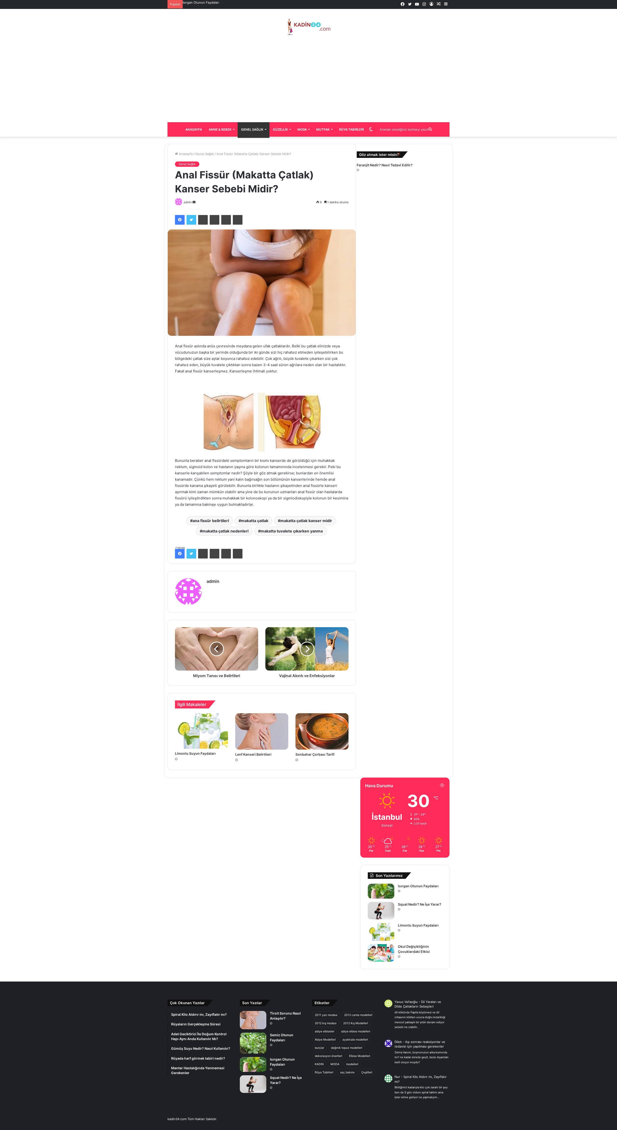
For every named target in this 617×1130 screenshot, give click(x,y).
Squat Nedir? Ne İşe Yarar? (203, 2)
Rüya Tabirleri (351, 129)
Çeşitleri (366, 1072)
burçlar (319, 1047)
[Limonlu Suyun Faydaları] (381, 932)
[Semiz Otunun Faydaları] (253, 1043)
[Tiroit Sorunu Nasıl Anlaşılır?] (253, 1020)
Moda (302, 129)
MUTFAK (323, 129)
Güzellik (280, 129)
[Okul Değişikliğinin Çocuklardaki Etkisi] (381, 953)
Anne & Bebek (220, 129)
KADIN (319, 1064)
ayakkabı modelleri (355, 1039)
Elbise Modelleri (359, 1056)
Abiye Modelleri (325, 1039)
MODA (334, 1064)
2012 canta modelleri (358, 1015)
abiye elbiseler (324, 1031)
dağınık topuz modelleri (346, 1047)
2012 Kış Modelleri (355, 1023)
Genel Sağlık (252, 129)
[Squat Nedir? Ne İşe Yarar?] (381, 911)
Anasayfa (193, 129)
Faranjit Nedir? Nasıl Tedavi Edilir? (385, 165)
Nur (397, 1077)
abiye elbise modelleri (355, 1031)
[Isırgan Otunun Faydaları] (381, 891)
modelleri (352, 1064)
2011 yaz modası (326, 1015)
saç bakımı (347, 1072)
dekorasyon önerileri (328, 1056)
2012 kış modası (325, 1023)
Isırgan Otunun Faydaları (418, 886)
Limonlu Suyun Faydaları (418, 925)
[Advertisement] (308, 79)
